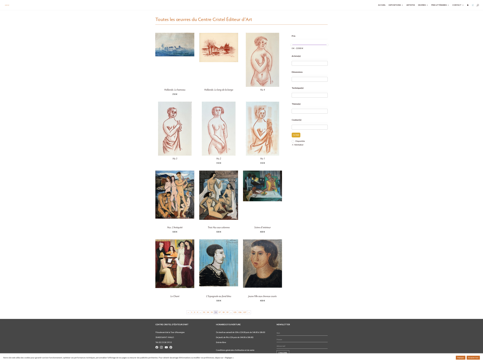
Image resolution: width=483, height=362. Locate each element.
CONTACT (456, 5)
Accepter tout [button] (473, 358)
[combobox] (310, 63)
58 (224, 312)
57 (220, 312)
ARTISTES (410, 5)
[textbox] (293, 63)
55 (212, 312)
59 (227, 312)
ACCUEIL (382, 5)
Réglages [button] (460, 358)
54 (208, 312)
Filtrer (296, 135)
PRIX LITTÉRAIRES (439, 5)
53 (204, 312)
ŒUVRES (422, 5)
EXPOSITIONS (395, 5)
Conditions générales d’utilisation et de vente (235, 350)
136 (239, 312)
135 (234, 312)
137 (244, 312)
